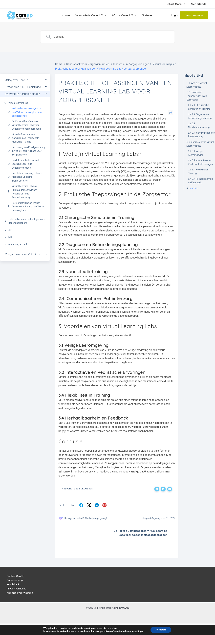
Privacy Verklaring (16, 588)
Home (65, 15)
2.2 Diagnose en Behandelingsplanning (200, 116)
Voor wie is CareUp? (89, 15)
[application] (104, 15)
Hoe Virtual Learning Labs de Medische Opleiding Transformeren (27, 177)
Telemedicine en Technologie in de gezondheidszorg (26, 221)
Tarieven (148, 15)
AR (10, 230)
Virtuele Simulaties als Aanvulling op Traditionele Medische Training (25, 138)
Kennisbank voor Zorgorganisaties (88, 64)
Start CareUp (176, 4)
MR (10, 237)
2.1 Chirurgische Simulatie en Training (199, 107)
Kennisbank (13, 584)
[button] (194, 15)
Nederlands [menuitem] (198, 4)
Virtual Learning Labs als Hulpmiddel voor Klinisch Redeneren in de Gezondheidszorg (24, 192)
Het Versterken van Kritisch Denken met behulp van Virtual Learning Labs (28, 207)
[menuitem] (198, 4)
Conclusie (194, 188)
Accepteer (161, 629)
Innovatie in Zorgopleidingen (131, 64)
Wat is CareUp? (122, 15)
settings (138, 631)
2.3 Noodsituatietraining (199, 125)
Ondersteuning (15, 580)
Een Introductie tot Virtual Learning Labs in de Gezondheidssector (25, 164)
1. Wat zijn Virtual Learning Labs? (196, 85)
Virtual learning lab (18, 103)
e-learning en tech (18, 244)
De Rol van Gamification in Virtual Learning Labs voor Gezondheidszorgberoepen (26, 125)
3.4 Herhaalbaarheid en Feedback (200, 180)
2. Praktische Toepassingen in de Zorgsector (196, 96)
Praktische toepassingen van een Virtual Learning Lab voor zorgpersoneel (27, 112)
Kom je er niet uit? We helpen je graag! (85, 518)
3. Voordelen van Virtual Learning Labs (200, 144)
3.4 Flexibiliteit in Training (198, 171)
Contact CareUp (15, 576)
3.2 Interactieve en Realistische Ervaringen (200, 162)
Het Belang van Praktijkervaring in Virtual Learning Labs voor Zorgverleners (28, 151)
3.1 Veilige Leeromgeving (195, 153)
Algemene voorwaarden (20, 592)
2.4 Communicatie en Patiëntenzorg (201, 134)
